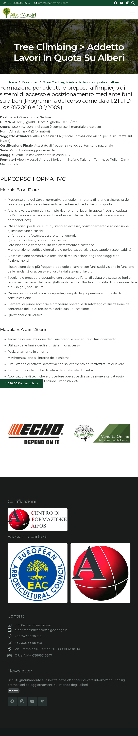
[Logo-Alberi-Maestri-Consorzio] (19, 13)
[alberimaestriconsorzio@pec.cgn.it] (11, 630)
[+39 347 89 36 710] (11, 636)
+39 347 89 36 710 (28, 636)
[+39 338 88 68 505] (11, 643)
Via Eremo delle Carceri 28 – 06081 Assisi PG (48, 649)
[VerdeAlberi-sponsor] (102, 433)
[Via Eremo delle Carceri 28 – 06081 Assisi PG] (11, 649)
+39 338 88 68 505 (28, 643)
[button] (132, 12)
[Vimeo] (42, 701)
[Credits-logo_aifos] (37, 519)
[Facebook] (115, 2)
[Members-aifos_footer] (100, 573)
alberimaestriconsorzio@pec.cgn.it (41, 630)
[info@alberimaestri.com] (11, 625)
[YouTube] (121, 2)
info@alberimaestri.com (33, 625)
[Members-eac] (37, 573)
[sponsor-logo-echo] (36, 434)
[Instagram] (127, 3)
